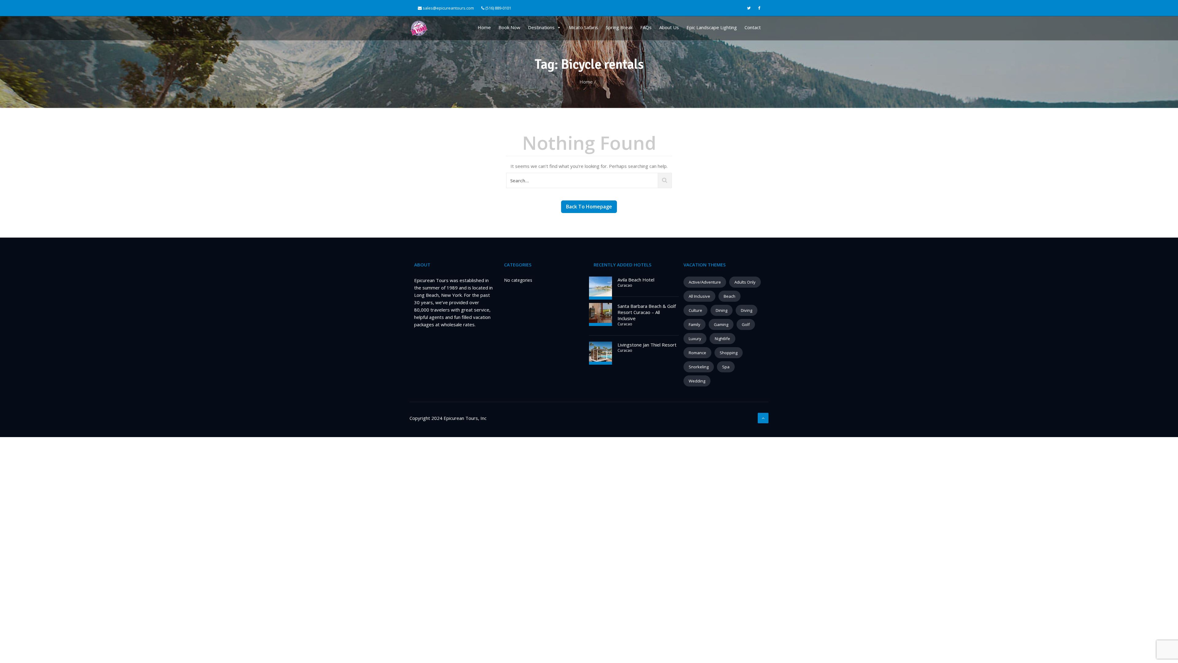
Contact (753, 27)
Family (694, 324)
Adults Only (745, 282)
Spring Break (619, 27)
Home (484, 27)
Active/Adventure (705, 282)
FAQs (646, 27)
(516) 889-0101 (497, 8)
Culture (695, 310)
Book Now (509, 27)
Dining (721, 310)
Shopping (728, 352)
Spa (726, 367)
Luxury (695, 338)
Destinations (541, 27)
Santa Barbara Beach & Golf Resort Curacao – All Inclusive (647, 312)
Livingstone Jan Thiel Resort (647, 345)
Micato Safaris (583, 27)
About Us (669, 27)
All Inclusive (699, 296)
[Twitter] (748, 8)
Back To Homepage (589, 206)
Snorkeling (699, 367)
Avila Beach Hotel (636, 280)
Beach (729, 296)
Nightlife (722, 338)
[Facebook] (759, 8)
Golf (746, 324)
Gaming (721, 324)
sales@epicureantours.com (448, 8)
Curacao (625, 285)
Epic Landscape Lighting (712, 27)
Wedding (697, 381)
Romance (697, 352)
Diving (746, 310)
